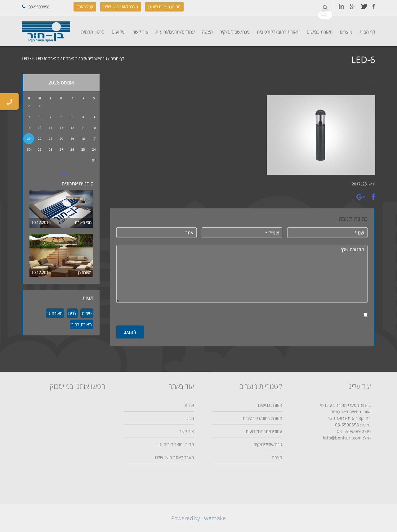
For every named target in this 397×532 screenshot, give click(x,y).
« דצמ (63, 174)
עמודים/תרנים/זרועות (175, 32)
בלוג (190, 418)
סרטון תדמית (93, 32)
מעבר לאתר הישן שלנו (120, 6)
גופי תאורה (83, 222)
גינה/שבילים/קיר (235, 32)
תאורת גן (84, 272)
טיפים (87, 313)
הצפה (207, 32)
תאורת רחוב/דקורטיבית (278, 32)
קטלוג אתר (85, 6)
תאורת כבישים (320, 32)
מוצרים (346, 32)
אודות (189, 405)
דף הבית (367, 32)
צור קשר (140, 32)
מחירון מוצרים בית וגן (164, 6)
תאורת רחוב (81, 324)
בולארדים (70, 58)
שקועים (119, 32)
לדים (72, 313)
